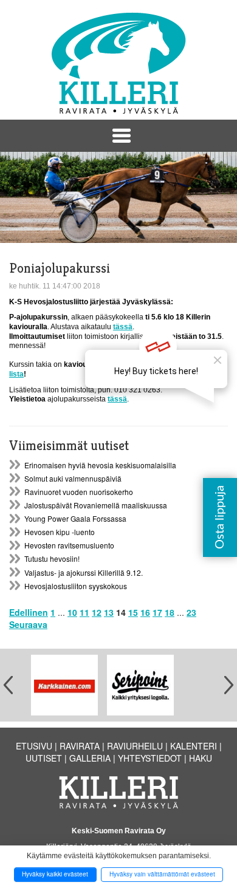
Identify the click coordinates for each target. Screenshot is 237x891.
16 (145, 612)
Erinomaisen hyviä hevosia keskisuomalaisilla (100, 465)
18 (169, 612)
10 (72, 612)
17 (157, 612)
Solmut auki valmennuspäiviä (73, 478)
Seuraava (28, 624)
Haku (200, 758)
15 (133, 612)
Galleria (90, 758)
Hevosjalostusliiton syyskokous (75, 586)
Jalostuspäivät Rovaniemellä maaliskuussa (95, 505)
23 (191, 612)
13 (109, 612)
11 (84, 612)
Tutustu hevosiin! (52, 558)
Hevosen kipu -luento (59, 532)
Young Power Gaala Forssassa (75, 518)
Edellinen (28, 612)
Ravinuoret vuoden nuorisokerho (78, 491)
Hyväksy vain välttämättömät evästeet (162, 874)
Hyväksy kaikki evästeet (55, 874)
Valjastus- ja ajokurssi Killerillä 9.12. (83, 572)
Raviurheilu (135, 746)
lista (16, 374)
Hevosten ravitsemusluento (69, 545)
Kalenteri (193, 746)
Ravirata (80, 746)
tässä (122, 327)
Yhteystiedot (150, 758)
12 (96, 612)
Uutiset (44, 758)
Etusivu (34, 746)
